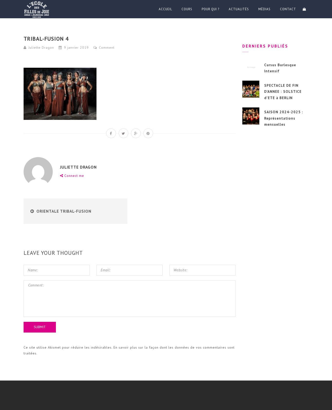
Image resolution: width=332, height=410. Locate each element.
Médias (264, 9)
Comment (106, 47)
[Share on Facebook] (111, 133)
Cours (187, 9)
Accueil (165, 9)
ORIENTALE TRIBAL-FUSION (63, 211)
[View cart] (304, 9)
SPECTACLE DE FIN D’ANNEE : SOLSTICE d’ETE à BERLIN (283, 91)
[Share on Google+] (136, 133)
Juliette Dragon (41, 47)
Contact (288, 9)
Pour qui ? (210, 9)
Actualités (239, 9)
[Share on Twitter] (123, 133)
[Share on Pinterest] (148, 133)
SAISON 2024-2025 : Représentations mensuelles (283, 118)
